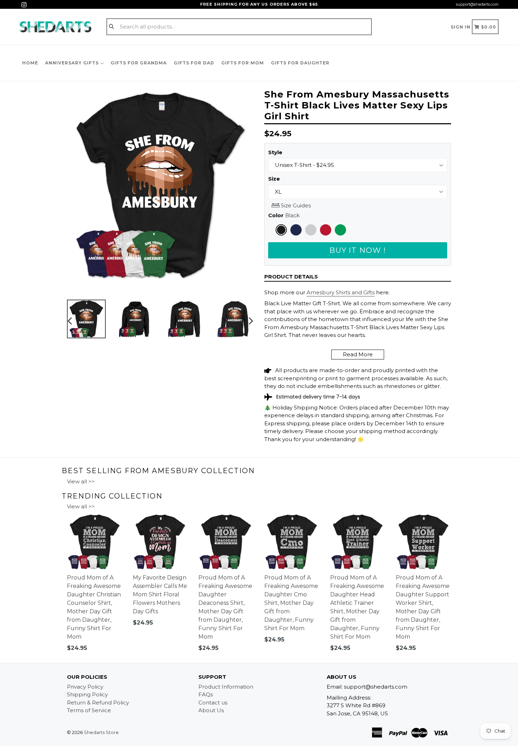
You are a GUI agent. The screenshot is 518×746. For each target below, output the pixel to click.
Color (284, 215)
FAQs (205, 694)
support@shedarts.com (477, 4)
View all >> (81, 481)
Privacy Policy (85, 686)
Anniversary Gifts (72, 62)
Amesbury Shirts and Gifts (341, 292)
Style (275, 152)
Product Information (225, 686)
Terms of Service (89, 710)
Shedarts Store (101, 732)
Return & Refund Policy (98, 702)
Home (30, 62)
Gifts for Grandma (139, 62)
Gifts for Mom (242, 62)
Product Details (291, 276)
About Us (211, 710)
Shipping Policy (87, 694)
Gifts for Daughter (300, 62)
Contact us (212, 702)
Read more (358, 354)
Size (274, 178)
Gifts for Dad (194, 62)
